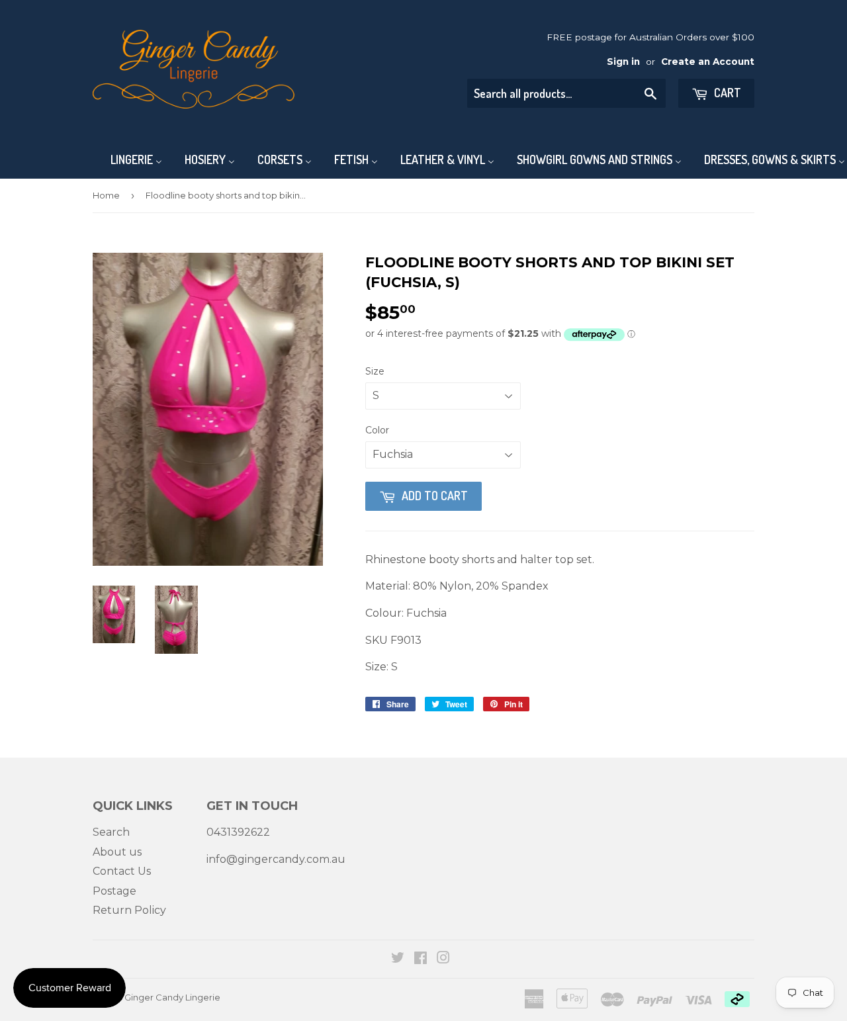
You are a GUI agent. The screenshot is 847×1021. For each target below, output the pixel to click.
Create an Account (707, 61)
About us (117, 852)
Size (374, 371)
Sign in (623, 61)
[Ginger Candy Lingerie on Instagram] (443, 959)
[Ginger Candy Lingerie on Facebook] (420, 959)
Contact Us (122, 871)
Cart (726, 92)
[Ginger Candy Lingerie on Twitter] (397, 959)
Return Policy (129, 910)
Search (111, 832)
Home (106, 195)
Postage (114, 891)
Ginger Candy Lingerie (172, 997)
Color (377, 430)
